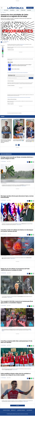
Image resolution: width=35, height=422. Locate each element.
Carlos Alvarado (22, 44)
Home (1, 12)
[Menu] (2, 8)
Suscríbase (29, 410)
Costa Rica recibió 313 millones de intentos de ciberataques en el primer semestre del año (17, 230)
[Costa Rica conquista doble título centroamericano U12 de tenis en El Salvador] (17, 357)
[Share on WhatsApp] (2, 53)
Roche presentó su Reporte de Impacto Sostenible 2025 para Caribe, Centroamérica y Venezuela (6, 141)
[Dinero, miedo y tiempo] (9, 69)
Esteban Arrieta (6, 41)
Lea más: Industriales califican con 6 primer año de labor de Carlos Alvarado (17, 72)
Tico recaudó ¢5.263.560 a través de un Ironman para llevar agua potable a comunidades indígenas (17, 302)
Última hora (4, 12)
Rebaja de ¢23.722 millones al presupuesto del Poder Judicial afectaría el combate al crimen (15, 269)
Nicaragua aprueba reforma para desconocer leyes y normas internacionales (17, 196)
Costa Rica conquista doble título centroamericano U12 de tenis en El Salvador (16, 341)
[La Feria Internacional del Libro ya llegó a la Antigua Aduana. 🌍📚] (18, 129)
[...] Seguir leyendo (23, 185)
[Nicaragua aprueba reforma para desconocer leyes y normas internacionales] (17, 212)
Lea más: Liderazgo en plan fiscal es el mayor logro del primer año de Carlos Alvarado (18, 97)
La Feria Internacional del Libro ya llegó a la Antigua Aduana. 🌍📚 (18, 140)
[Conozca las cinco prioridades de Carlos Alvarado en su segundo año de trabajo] (17, 31)
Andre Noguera (4, 161)
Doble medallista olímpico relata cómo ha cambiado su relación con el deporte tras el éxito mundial (16, 374)
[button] (30, 8)
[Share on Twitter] (2, 51)
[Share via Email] (2, 54)
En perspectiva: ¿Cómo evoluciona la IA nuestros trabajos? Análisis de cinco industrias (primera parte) (21, 65)
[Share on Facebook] (2, 49)
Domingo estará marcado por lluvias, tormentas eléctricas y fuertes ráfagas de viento (17, 157)
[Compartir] (2, 56)
